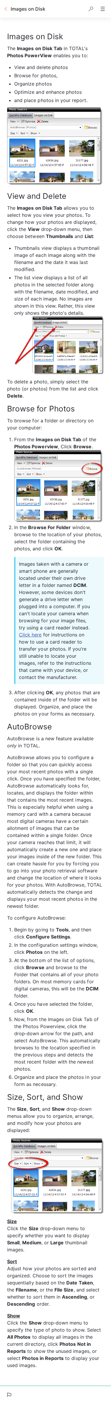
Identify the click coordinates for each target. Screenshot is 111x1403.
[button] (90, 8)
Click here (30, 635)
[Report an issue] (9, 1394)
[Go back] (5, 8)
